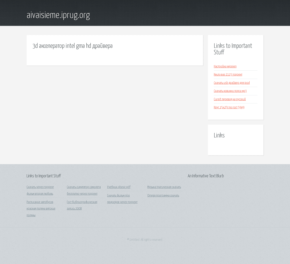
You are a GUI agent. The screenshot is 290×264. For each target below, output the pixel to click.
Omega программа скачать (163, 195)
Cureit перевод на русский (230, 99)
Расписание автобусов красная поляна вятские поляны (41, 209)
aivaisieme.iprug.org (58, 15)
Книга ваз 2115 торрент (228, 74)
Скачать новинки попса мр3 (230, 91)
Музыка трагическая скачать (164, 187)
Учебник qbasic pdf (118, 187)
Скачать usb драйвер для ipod (232, 83)
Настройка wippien (225, 66)
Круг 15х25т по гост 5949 (229, 107)
